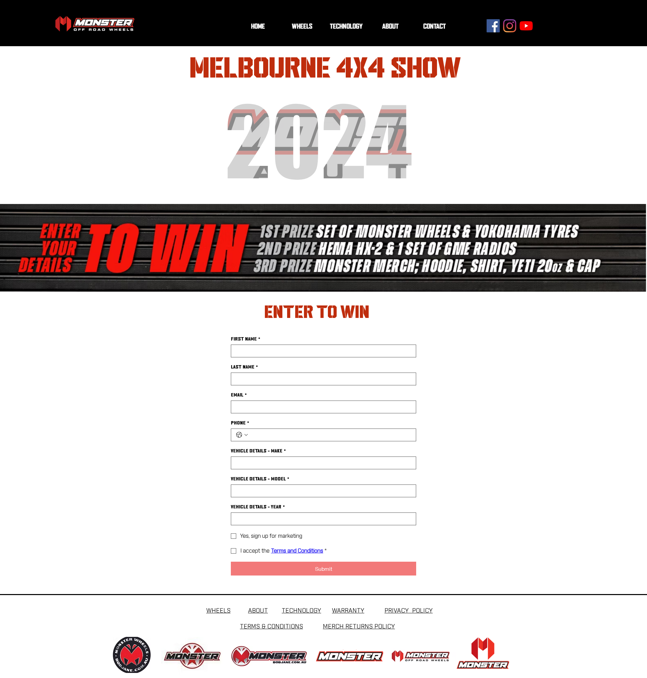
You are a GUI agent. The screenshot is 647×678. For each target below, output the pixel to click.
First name (245, 339)
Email (239, 394)
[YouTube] (526, 25)
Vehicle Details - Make (258, 450)
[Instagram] (509, 25)
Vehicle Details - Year (258, 506)
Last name (244, 367)
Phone (240, 422)
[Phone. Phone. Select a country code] (242, 435)
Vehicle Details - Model (260, 478)
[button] (346, 26)
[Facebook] (493, 25)
